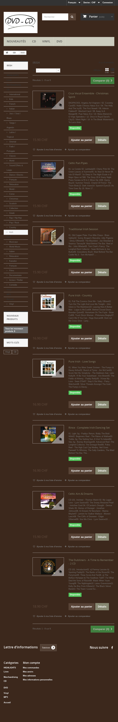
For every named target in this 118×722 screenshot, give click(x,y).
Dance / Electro (16, 175)
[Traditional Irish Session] (48, 235)
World (11, 161)
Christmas (13, 199)
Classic (12, 156)
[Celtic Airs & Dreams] (48, 500)
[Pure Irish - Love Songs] (48, 368)
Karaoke (13, 261)
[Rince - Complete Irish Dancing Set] (48, 434)
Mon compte (31, 663)
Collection (13, 208)
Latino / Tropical (11, 134)
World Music (14, 246)
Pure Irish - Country (80, 295)
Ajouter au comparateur (79, 149)
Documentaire (15, 275)
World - (12, 189)
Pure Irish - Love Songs (82, 361)
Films (11, 270)
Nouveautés (16, 41)
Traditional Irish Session (83, 229)
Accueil (10, 299)
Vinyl (46, 41)
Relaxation (14, 184)
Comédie (13, 285)
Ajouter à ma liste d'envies (49, 149)
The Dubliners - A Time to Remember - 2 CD (91, 561)
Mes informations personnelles (37, 680)
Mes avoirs (28, 672)
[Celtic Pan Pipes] (48, 169)
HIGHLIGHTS (13, 75)
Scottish (13, 203)
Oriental (12, 142)
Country (12, 227)
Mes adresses (29, 676)
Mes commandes (31, 668)
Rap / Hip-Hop (15, 218)
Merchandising (14, 85)
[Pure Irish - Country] (48, 302)
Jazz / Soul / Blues (14, 115)
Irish (11, 232)
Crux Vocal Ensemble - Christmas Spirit (88, 95)
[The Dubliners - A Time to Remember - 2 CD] (48, 566)
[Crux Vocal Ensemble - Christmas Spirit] (48, 100)
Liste (112, 72)
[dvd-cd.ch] (20, 22)
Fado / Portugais (11, 148)
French (12, 104)
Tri (34, 70)
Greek (12, 213)
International (14, 94)
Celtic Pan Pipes (78, 163)
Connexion (107, 2)
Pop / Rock (14, 222)
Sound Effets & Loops (15, 167)
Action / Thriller (16, 280)
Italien (12, 251)
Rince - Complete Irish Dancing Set (89, 427)
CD (34, 41)
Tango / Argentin (11, 125)
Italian (12, 109)
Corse (11, 194)
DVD (59, 41)
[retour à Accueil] (7, 53)
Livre (9, 80)
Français (13, 179)
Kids (11, 99)
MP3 (9, 294)
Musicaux (13, 242)
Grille (107, 72)
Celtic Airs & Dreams (81, 493)
